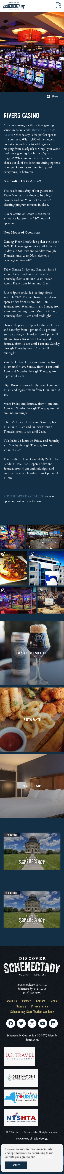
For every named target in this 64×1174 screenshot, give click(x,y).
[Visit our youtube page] (42, 1023)
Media (54, 1001)
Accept (16, 1165)
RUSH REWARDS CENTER (24, 496)
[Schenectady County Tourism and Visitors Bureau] (14, 5)
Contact (40, 1001)
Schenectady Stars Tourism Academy (32, 1012)
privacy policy (44, 1157)
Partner (26, 1001)
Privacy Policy (39, 1006)
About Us (11, 1001)
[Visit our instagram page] (32, 1023)
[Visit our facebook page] (10, 1023)
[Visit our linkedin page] (53, 1023)
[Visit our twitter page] (21, 1023)
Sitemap (21, 1006)
